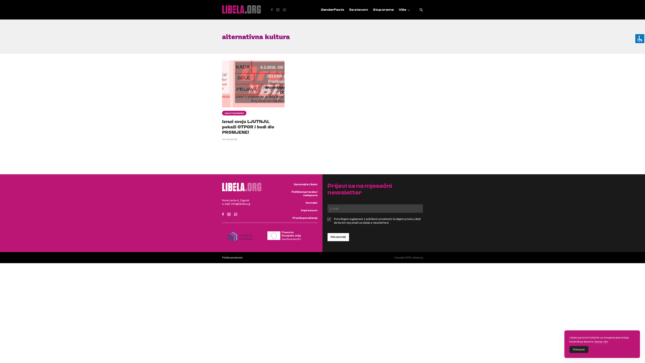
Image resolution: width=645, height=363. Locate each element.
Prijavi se (338, 237)
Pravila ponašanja (305, 217)
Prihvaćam (579, 349)
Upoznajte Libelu (305, 184)
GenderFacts (332, 10)
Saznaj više (601, 341)
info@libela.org (240, 204)
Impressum (309, 210)
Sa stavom (358, 10)
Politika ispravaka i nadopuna (304, 193)
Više (402, 10)
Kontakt (311, 202)
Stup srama (383, 10)
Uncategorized (234, 113)
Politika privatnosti (232, 257)
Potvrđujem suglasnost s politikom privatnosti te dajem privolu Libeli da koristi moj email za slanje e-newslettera (377, 220)
